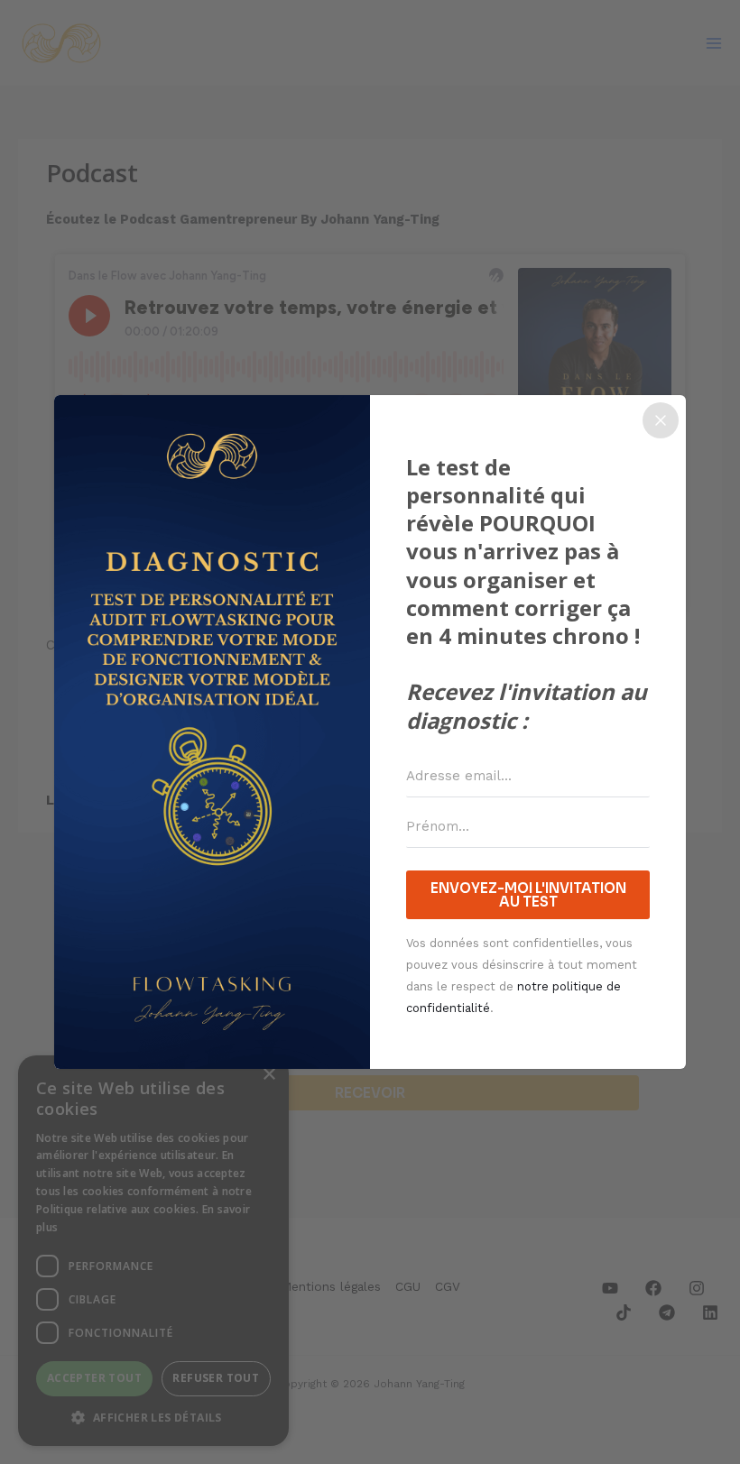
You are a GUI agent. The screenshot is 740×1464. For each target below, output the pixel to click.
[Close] (661, 420)
